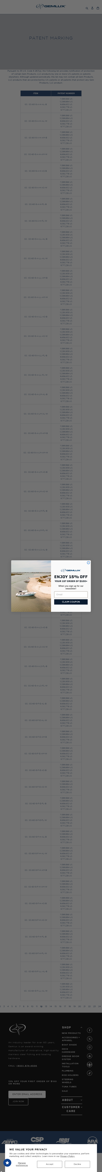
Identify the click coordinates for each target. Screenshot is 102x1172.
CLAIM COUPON (71, 602)
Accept (49, 1164)
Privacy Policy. (67, 1156)
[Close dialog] (88, 562)
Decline (77, 1164)
